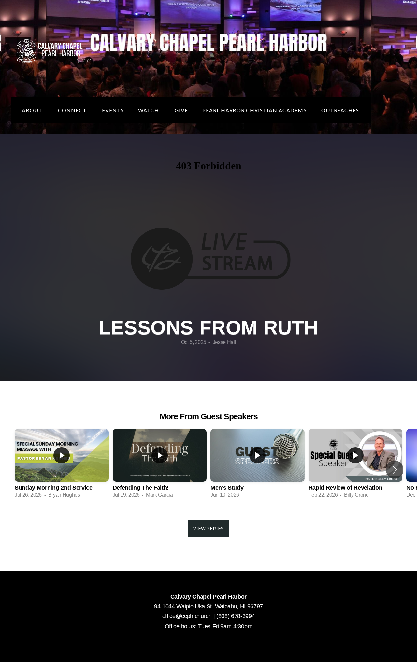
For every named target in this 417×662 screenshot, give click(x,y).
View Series (208, 528)
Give (181, 110)
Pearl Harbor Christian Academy (254, 110)
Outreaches (341, 110)
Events (113, 110)
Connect (73, 110)
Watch (149, 110)
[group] (62, 465)
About (33, 110)
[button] (394, 469)
